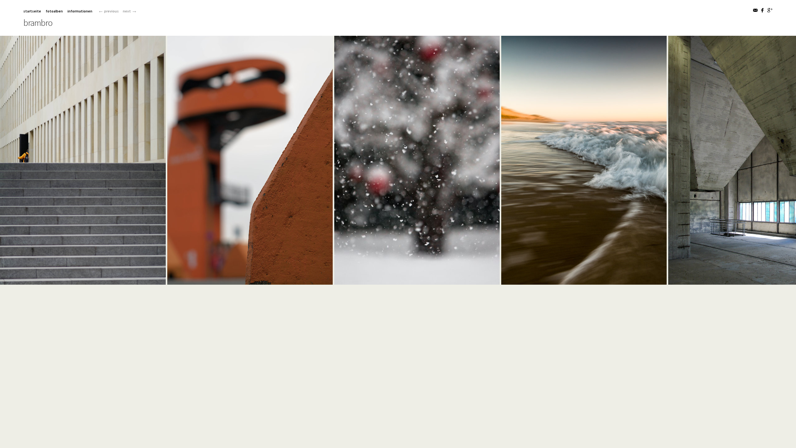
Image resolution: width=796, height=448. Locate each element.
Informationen (79, 11)
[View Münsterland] (417, 281)
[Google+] (770, 10)
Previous (108, 11)
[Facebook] (763, 10)
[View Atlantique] (584, 281)
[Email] (755, 10)
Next (130, 11)
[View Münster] (83, 281)
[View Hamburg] (250, 281)
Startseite (32, 11)
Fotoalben (54, 11)
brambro (38, 22)
